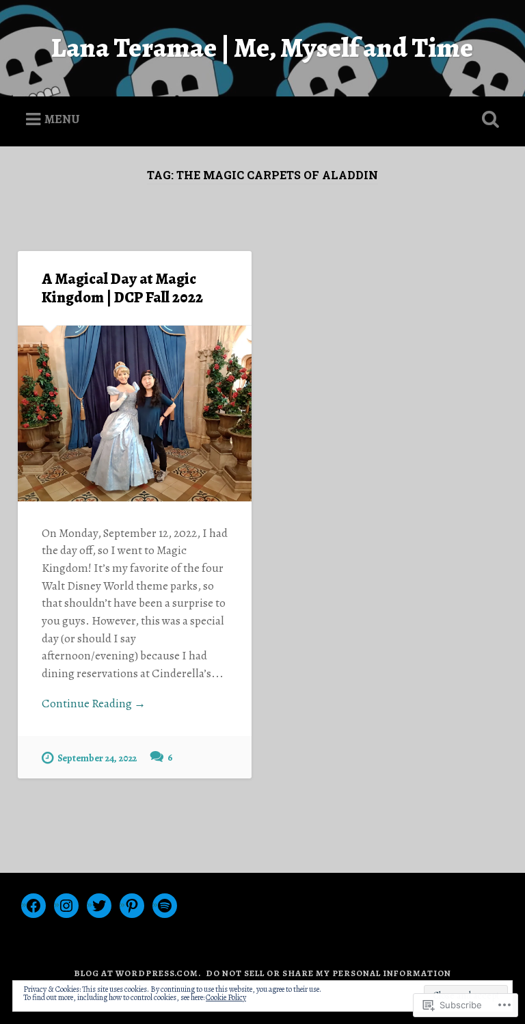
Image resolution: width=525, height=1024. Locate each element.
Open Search (488, 119)
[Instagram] (66, 905)
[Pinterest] (132, 905)
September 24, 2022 (97, 758)
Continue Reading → (94, 703)
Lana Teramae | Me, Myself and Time (262, 47)
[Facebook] (33, 905)
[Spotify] (164, 905)
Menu (62, 118)
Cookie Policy (226, 997)
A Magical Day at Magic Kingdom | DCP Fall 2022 (122, 288)
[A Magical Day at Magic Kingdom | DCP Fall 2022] (135, 413)
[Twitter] (99, 905)
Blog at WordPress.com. (137, 973)
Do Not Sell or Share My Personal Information (328, 973)
